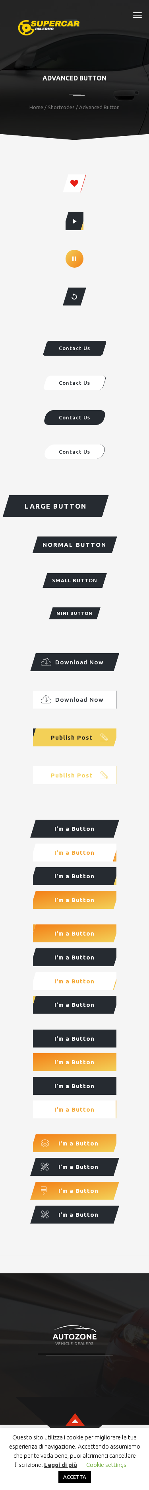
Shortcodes (61, 107)
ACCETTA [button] (74, 1477)
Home (36, 107)
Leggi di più (60, 1464)
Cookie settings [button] (106, 1464)
